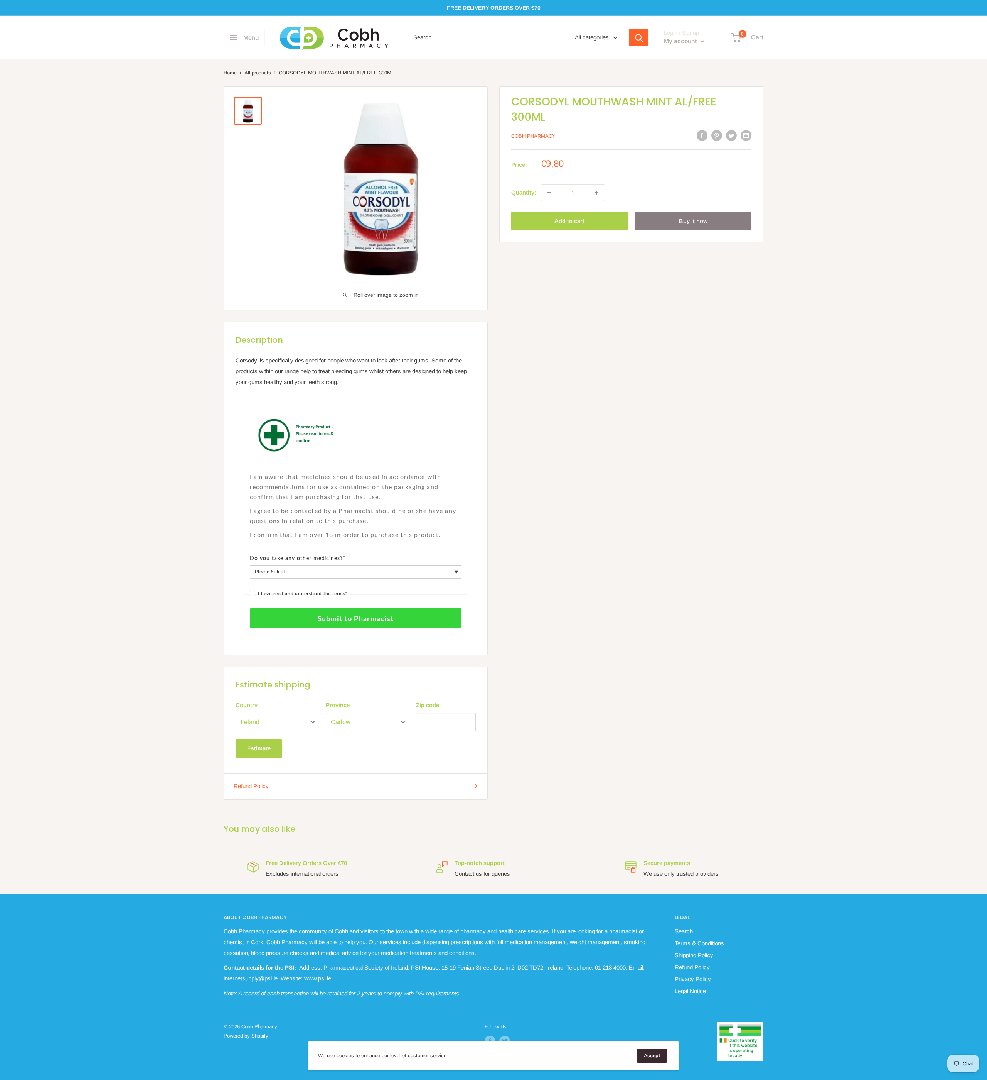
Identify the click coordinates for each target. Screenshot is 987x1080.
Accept (652, 1055)
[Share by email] (746, 135)
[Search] (638, 37)
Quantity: (523, 192)
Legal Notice (690, 991)
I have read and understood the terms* (302, 593)
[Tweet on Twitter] (731, 135)
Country (247, 705)
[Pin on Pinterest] (716, 135)
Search (684, 931)
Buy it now (693, 221)
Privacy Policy (693, 979)
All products (257, 73)
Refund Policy (251, 786)
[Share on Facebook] (702, 135)
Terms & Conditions (699, 943)
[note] (355, 468)
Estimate (259, 748)
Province (338, 705)
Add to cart (569, 221)
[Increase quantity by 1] (596, 193)
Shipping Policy (694, 955)
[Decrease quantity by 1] (549, 193)
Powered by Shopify (246, 1036)
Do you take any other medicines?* (297, 558)
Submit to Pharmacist (356, 619)
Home (230, 73)
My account (681, 41)
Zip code (427, 705)
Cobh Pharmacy (533, 136)
